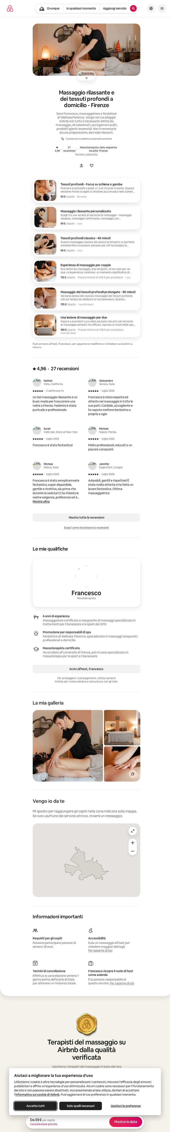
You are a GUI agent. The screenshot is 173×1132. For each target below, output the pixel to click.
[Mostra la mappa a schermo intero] (132, 831)
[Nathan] (37, 382)
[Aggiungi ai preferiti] (91, 165)
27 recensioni (66, 149)
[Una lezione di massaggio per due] (86, 325)
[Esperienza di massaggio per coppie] (86, 271)
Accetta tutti (35, 1106)
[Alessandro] (92, 382)
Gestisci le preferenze (126, 1106)
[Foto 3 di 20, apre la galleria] (122, 764)
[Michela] (37, 466)
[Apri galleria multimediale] (86, 50)
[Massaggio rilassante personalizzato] (86, 217)
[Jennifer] (92, 466)
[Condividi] (81, 165)
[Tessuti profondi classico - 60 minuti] (86, 244)
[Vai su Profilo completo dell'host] (86, 583)
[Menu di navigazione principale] (162, 8)
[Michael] (92, 430)
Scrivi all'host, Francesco (86, 669)
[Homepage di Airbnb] (10, 8)
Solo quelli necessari (80, 1106)
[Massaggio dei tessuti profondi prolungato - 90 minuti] (86, 298)
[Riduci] (132, 851)
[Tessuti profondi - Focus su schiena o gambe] (86, 190)
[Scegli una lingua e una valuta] (151, 8)
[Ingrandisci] (132, 843)
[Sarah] (37, 430)
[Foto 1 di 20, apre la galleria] (68, 746)
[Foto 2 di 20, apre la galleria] (122, 727)
